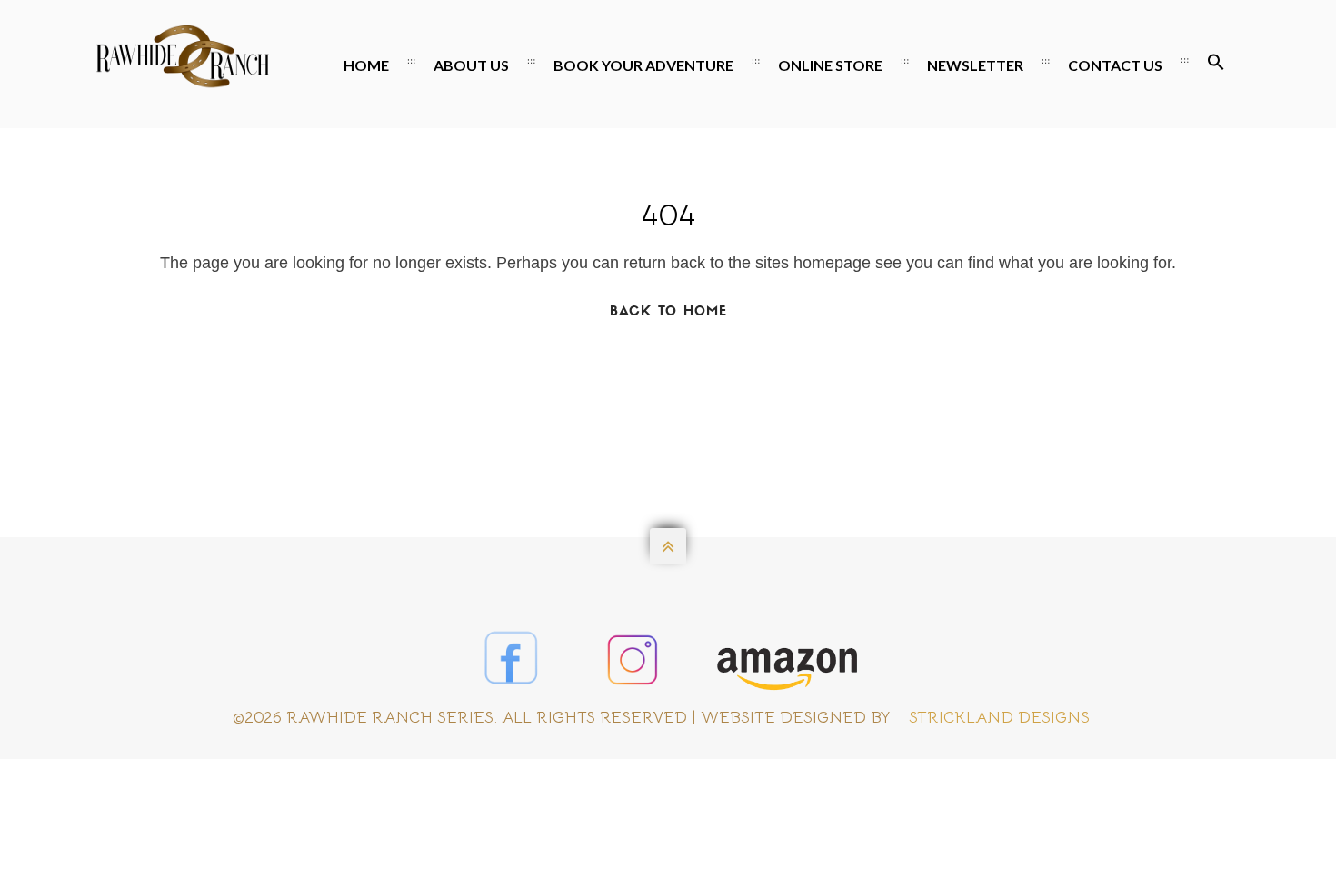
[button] (1216, 65)
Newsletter (975, 65)
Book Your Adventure (643, 65)
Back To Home (668, 312)
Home (366, 65)
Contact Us (1115, 65)
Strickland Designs (999, 717)
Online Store (830, 65)
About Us (471, 65)
